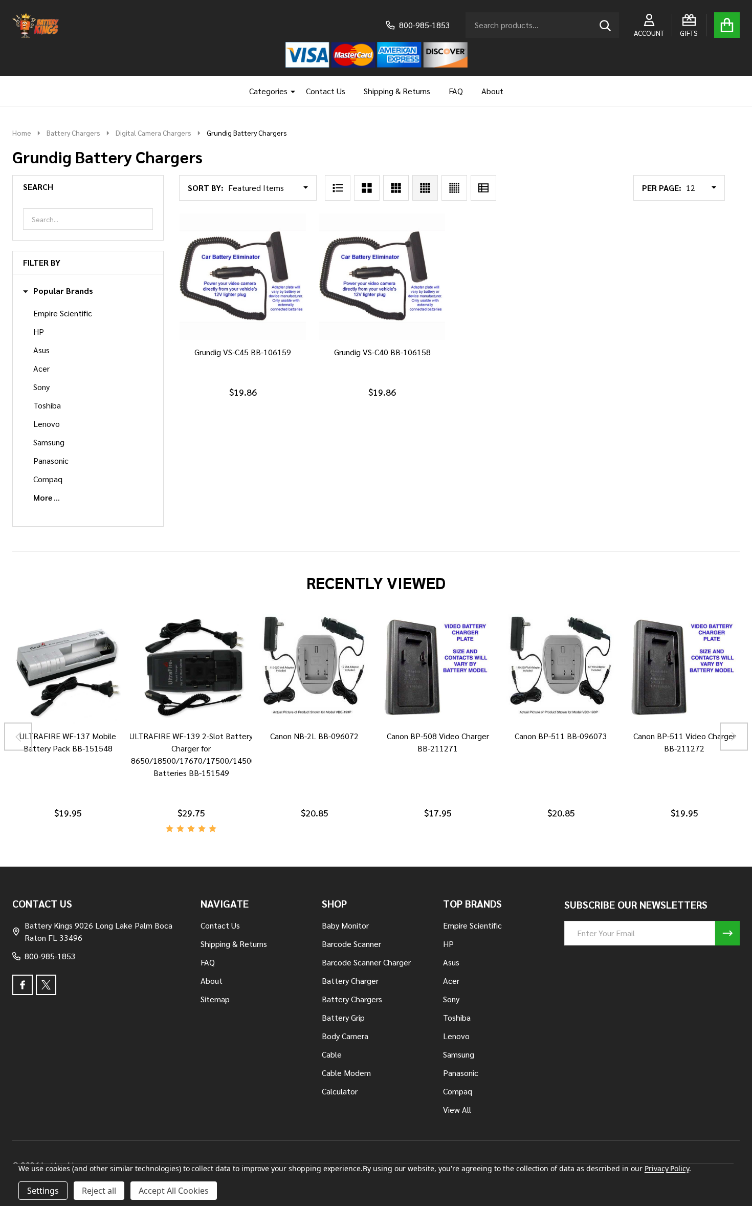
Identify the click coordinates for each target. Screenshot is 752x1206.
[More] (289, 91)
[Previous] (18, 737)
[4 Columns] (425, 188)
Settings (43, 1190)
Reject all (99, 1190)
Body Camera (345, 1035)
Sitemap (215, 999)
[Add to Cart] (241, 350)
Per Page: (661, 187)
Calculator (340, 1091)
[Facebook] (22, 985)
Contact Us (325, 90)
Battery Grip (343, 1017)
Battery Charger (350, 980)
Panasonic (51, 460)
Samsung (48, 442)
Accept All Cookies (174, 1190)
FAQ (456, 90)
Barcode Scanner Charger (366, 962)
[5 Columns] (454, 188)
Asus (41, 349)
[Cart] (727, 25)
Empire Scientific (62, 313)
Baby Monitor (345, 925)
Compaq (47, 478)
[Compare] (56, 734)
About (492, 90)
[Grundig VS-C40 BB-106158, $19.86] (382, 276)
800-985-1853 (50, 956)
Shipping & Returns (397, 90)
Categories (268, 90)
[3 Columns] (396, 188)
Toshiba (47, 405)
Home (21, 132)
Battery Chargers (352, 999)
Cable (332, 1054)
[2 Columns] (367, 188)
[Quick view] (265, 350)
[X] (46, 985)
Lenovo (46, 423)
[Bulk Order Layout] (483, 188)
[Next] (734, 737)
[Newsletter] (727, 933)
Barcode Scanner (351, 943)
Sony (41, 386)
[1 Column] (337, 188)
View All (457, 1109)
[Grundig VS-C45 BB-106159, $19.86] (243, 276)
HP (38, 331)
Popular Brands (63, 291)
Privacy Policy (667, 1168)
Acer (41, 368)
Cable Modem (346, 1072)
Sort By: (206, 187)
